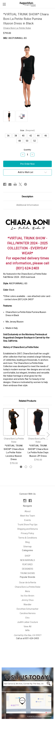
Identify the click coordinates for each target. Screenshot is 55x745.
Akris (27, 591)
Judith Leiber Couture (27, 622)
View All (27, 626)
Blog (27, 542)
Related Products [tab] (27, 401)
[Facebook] (4, 184)
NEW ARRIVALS (27, 560)
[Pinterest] (25, 184)
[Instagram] (24, 500)
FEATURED (27, 564)
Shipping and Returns (27, 529)
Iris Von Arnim (27, 595)
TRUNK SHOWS (27, 573)
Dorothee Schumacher (27, 609)
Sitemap (27, 546)
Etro (27, 617)
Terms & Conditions (27, 538)
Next (48, 434)
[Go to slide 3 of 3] (31, 467)
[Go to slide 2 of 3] (26, 467)
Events (27, 520)
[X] (20, 184)
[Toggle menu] (4, 4)
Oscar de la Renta (27, 582)
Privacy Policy (27, 533)
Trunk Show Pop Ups (27, 524)
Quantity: (27, 150)
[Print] (15, 184)
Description (27, 196)
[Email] (9, 184)
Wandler (27, 604)
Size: (27, 130)
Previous (4, 434)
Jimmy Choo (27, 600)
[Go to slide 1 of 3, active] (21, 467)
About (28, 511)
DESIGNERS (27, 569)
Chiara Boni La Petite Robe (27, 587)
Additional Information (27, 205)
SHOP (27, 556)
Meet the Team (27, 516)
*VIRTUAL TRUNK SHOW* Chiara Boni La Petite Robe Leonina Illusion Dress (14, 452)
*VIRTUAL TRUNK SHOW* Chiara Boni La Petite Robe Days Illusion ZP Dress (38, 450)
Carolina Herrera (27, 613)
